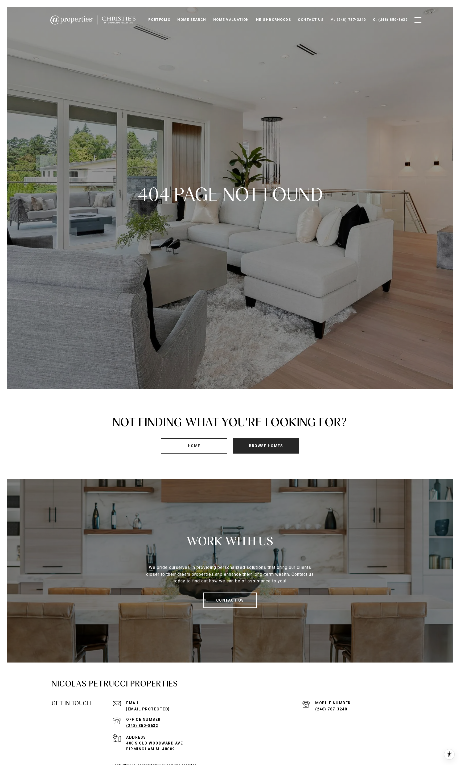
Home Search (191, 20)
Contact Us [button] (230, 600)
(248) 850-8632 (142, 725)
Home (194, 446)
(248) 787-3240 (331, 709)
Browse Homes (266, 446)
